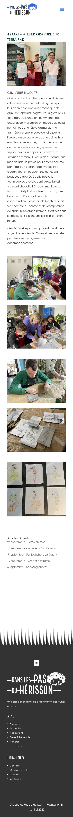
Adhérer (14, 741)
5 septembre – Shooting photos (27, 567)
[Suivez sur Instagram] (36, 663)
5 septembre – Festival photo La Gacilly (32, 554)
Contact (15, 765)
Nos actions (16, 732)
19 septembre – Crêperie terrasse (28, 561)
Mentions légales (19, 770)
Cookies (14, 774)
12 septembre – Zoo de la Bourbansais (31, 548)
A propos (15, 723)
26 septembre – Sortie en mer (26, 542)
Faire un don (17, 746)
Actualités (15, 728)
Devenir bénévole (20, 737)
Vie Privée (15, 778)
